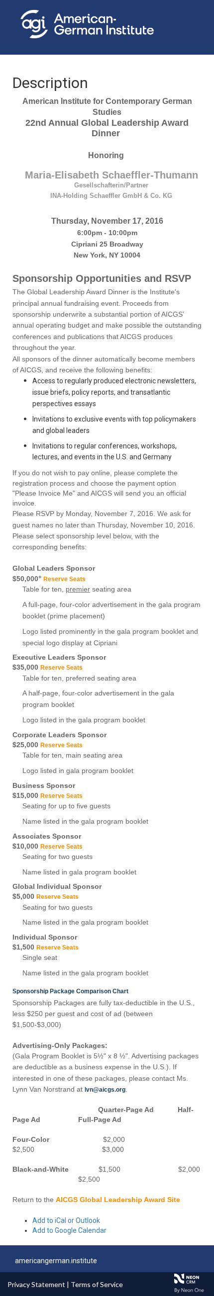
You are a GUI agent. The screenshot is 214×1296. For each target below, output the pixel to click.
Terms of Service (97, 1284)
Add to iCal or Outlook (66, 1220)
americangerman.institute (56, 1261)
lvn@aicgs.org (105, 1089)
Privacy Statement (36, 1284)
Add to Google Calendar (69, 1230)
